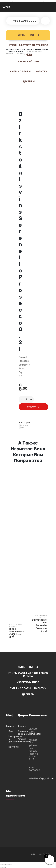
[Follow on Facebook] (8, 854)
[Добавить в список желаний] (22, 417)
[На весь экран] (4, 864)
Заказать (33, 407)
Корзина (22, 726)
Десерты (28, 81)
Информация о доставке (12, 739)
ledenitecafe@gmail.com (41, 778)
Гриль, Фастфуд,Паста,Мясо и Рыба (28, 47)
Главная (10, 726)
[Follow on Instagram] (14, 854)
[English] (15, 5)
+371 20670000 (24, 20)
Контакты (12, 747)
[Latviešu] (11, 5)
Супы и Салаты (20, 71)
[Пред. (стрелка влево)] (1, 867)
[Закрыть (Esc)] (10, 864)
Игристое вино (15, 52)
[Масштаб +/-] (1, 864)
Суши (21, 35)
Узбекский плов (28, 61)
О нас (11, 731)
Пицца (34, 35)
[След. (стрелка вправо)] (4, 867)
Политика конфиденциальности (22, 732)
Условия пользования (22, 740)
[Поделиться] (7, 864)
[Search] (45, 21)
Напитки (41, 71)
